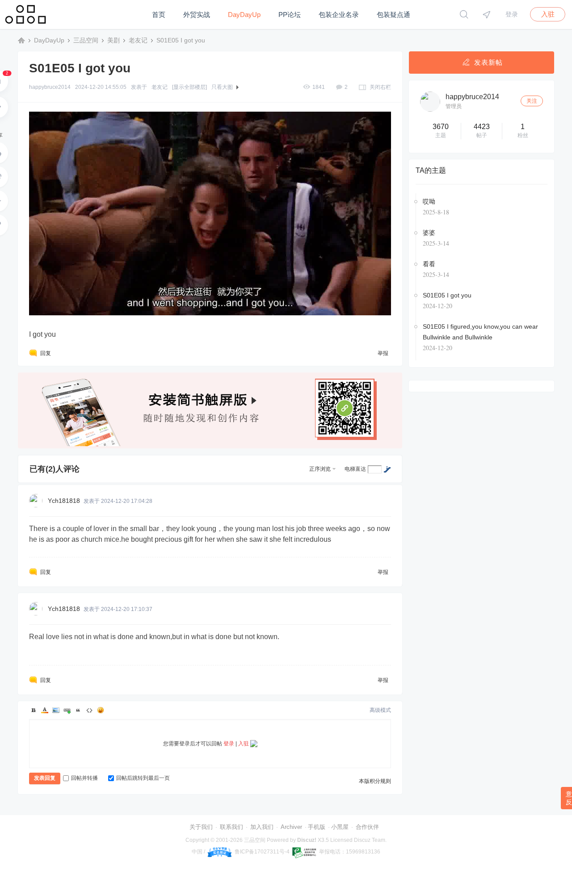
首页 (158, 14)
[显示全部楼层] (189, 87)
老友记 (138, 40)
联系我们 (231, 827)
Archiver (291, 827)
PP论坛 (289, 14)
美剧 (113, 40)
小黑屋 (340, 827)
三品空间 (21, 40)
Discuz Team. (370, 840)
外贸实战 (196, 14)
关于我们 (201, 827)
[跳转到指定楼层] (387, 469)
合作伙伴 (367, 827)
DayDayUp (244, 14)
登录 (511, 14)
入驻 (548, 14)
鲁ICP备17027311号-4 (262, 852)
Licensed (341, 840)
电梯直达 (355, 469)
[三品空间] (26, 27)
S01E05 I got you (180, 40)
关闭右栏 (380, 87)
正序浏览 (320, 469)
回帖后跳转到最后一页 (143, 778)
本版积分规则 (375, 781)
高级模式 (380, 710)
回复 (45, 353)
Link (67, 710)
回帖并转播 (84, 778)
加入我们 (261, 827)
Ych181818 (64, 500)
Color (44, 710)
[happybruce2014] (430, 102)
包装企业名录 (339, 14)
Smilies (100, 710)
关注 (531, 101)
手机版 (316, 827)
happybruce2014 (50, 87)
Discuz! (306, 840)
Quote (78, 710)
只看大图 (222, 87)
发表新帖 (488, 62)
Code (89, 710)
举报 (383, 353)
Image (55, 710)
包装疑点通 (393, 14)
